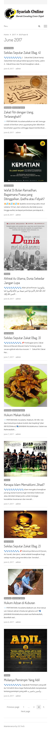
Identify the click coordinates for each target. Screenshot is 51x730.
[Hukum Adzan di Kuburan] (25, 570)
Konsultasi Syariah (18, 108)
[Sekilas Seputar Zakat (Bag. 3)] (25, 307)
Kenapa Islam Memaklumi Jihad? (24, 484)
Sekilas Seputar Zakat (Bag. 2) (22, 546)
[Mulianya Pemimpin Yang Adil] (25, 630)
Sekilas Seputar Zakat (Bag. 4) (22, 52)
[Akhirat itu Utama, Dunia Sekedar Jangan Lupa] (25, 223)
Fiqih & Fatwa (8, 48)
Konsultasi (7, 108)
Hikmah (7, 274)
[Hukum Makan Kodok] (25, 365)
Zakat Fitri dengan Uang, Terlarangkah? (19, 114)
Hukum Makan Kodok (17, 415)
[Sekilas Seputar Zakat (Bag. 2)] (25, 512)
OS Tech (21, 726)
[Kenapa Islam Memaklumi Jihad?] (25, 442)
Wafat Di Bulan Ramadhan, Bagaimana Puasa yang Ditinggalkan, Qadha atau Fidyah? (24, 194)
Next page (25, 711)
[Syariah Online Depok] (25, 14)
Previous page (13, 707)
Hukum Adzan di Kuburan (19, 603)
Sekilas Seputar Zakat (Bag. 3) (22, 338)
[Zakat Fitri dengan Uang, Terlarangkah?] (25, 77)
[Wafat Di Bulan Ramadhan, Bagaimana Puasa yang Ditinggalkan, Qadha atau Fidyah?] (25, 141)
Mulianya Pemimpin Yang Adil (22, 680)
